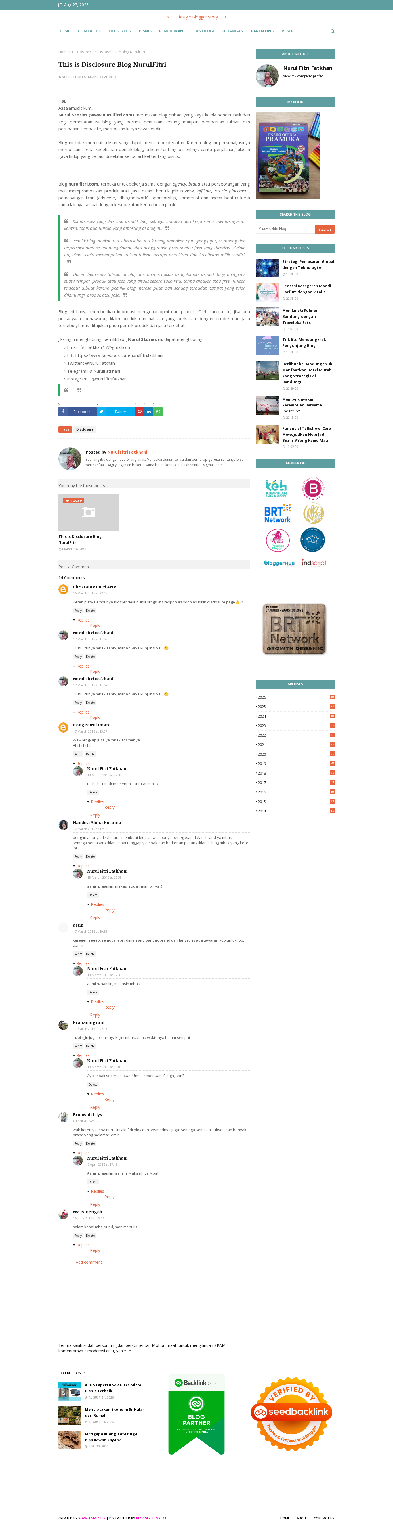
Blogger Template (152, 1518)
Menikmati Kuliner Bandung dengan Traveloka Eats (300, 316)
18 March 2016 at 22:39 (104, 877)
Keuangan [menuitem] (233, 31)
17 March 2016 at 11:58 (90, 685)
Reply (78, 611)
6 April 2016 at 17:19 (102, 1164)
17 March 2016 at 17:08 (90, 829)
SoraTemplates (92, 1518)
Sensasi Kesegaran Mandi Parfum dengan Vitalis (306, 289)
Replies (83, 620)
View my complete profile (303, 76)
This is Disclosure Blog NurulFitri (80, 539)
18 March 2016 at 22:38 (104, 775)
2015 (296, 801)
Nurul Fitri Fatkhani (80, 76)
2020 (296, 754)
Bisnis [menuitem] (145, 31)
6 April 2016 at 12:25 (88, 1121)
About (302, 1518)
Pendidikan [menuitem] (171, 31)
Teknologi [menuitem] (202, 31)
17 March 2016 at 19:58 (90, 931)
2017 (296, 782)
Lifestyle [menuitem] (118, 31)
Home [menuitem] (64, 31)
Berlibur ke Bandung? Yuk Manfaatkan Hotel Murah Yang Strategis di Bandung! (307, 372)
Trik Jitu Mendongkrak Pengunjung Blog (304, 342)
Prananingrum (88, 1022)
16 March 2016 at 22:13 (90, 593)
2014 (296, 811)
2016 (296, 792)
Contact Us (324, 1518)
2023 (296, 725)
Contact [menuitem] (88, 31)
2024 (296, 716)
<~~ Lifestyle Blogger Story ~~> (196, 17)
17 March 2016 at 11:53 (90, 639)
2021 (296, 744)
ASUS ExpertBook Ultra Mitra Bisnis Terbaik (113, 1387)
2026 (296, 697)
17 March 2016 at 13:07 (90, 731)
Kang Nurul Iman (91, 725)
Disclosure (80, 51)
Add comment (89, 1262)
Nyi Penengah (87, 1212)
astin (78, 925)
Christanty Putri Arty (94, 587)
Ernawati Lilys (87, 1114)
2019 (296, 763)
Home (63, 51)
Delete (90, 611)
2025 (296, 706)
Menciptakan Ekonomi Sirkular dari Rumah (114, 1412)
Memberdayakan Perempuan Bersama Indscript (302, 405)
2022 (296, 735)
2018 (296, 773)
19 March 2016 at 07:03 (90, 1028)
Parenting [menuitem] (262, 31)
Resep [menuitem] (287, 31)
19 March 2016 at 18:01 (104, 1067)
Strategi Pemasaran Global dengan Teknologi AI (308, 264)
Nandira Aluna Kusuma (97, 822)
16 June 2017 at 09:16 (88, 1218)
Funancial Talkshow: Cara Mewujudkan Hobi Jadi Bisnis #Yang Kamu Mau (306, 434)
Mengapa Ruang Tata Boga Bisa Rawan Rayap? (111, 1436)
